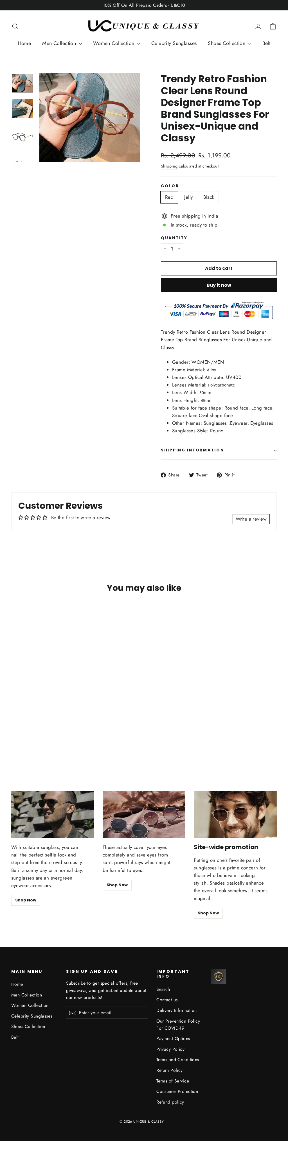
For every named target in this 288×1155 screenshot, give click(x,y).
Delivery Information (176, 1010)
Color (170, 186)
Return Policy (169, 1070)
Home (24, 43)
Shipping (169, 166)
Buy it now (219, 285)
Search (163, 989)
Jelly (188, 197)
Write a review (251, 519)
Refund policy (170, 1102)
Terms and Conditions (177, 1059)
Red (169, 197)
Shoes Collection (227, 43)
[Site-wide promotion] (235, 814)
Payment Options (173, 1038)
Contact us (166, 999)
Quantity (174, 238)
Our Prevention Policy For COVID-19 (178, 1024)
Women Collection (114, 43)
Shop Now (25, 900)
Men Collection (59, 43)
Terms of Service (172, 1081)
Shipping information (192, 450)
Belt (266, 43)
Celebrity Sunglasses (174, 43)
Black (208, 197)
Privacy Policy (170, 1049)
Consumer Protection (177, 1091)
